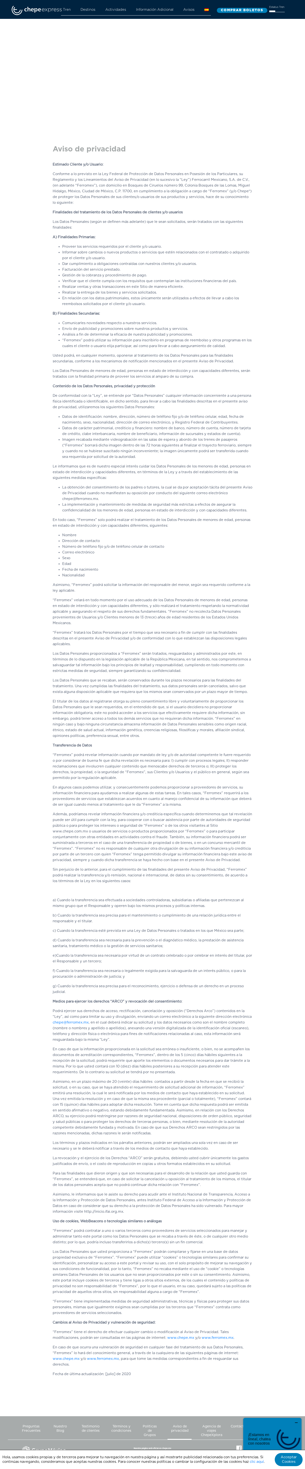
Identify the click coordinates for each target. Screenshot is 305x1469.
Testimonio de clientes (90, 1428)
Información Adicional (154, 9)
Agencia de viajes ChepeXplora (211, 1431)
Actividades (115, 9)
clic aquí (257, 1462)
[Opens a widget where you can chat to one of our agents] (272, 1441)
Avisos (188, 9)
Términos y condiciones (121, 1428)
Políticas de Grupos (150, 1431)
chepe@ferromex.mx (71, 1022)
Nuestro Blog (60, 1428)
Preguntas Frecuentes (31, 1428)
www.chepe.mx (180, 1338)
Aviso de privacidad (179, 1428)
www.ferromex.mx (218, 1338)
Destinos (88, 9)
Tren (67, 9)
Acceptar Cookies (289, 1459)
